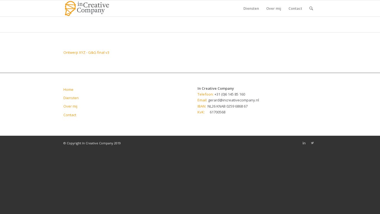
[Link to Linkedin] (304, 143)
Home (68, 89)
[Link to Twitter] (312, 143)
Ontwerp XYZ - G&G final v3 (86, 52)
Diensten (71, 97)
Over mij (70, 106)
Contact (69, 114)
